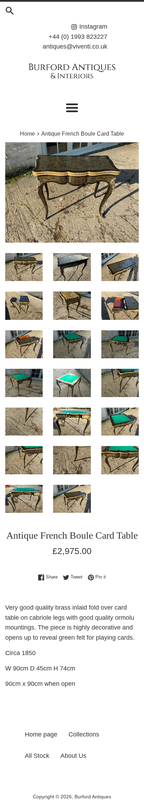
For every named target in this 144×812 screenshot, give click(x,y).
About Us (73, 755)
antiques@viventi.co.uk (75, 46)
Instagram (92, 26)
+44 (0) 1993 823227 (78, 36)
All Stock (37, 755)
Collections (84, 734)
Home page (41, 734)
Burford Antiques (92, 796)
